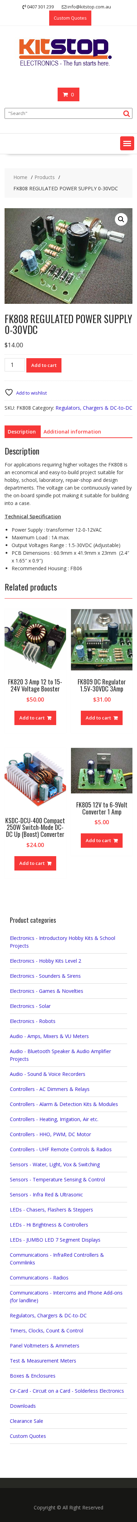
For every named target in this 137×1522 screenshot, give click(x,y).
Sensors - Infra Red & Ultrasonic (46, 1194)
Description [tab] (22, 431)
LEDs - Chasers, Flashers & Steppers (51, 1209)
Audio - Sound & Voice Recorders (47, 1074)
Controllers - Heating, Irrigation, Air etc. (54, 1119)
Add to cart (44, 365)
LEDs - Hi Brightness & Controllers (49, 1224)
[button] (127, 143)
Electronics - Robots (33, 1021)
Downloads (23, 1405)
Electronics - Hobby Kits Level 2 (45, 960)
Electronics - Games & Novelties (46, 991)
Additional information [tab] (72, 431)
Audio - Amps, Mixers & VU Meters (49, 1036)
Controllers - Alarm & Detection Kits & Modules (64, 1104)
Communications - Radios (39, 1277)
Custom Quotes (70, 18)
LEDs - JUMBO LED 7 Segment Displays (55, 1239)
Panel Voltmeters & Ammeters (44, 1345)
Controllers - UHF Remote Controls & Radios (61, 1149)
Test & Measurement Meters (43, 1360)
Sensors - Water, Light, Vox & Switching (55, 1164)
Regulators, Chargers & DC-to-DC (94, 407)
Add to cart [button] (32, 718)
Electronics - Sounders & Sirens (45, 975)
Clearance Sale (26, 1421)
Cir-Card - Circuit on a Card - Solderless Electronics (67, 1390)
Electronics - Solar (30, 1006)
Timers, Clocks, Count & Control (46, 1330)
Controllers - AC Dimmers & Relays (50, 1089)
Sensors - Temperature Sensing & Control (57, 1179)
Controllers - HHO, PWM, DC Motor (50, 1134)
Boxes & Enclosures (33, 1375)
